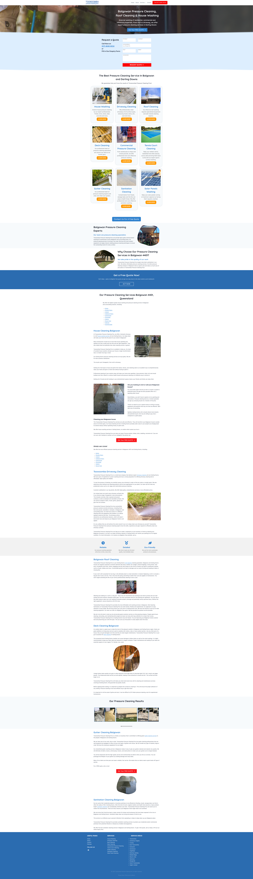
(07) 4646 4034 (108, 46)
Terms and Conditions (130, 875)
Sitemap (89, 844)
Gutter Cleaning (111, 849)
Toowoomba (133, 838)
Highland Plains (109, 313)
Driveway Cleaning (112, 840)
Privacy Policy (121, 875)
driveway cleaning (142, 475)
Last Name (140, 38)
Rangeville (132, 861)
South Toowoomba (135, 863)
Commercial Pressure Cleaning (115, 846)
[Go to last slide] (95, 714)
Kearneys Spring (134, 853)
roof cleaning (128, 563)
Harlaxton (132, 847)
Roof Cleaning (111, 842)
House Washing (111, 838)
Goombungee (108, 324)
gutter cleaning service (151, 735)
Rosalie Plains (108, 310)
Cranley (132, 842)
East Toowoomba (134, 844)
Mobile (139, 49)
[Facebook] (88, 850)
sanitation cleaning (102, 806)
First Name (125, 38)
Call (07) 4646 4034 (160, 2)
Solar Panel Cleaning (112, 853)
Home (132, 2)
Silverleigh (107, 317)
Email (124, 49)
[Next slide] (158, 714)
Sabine (107, 319)
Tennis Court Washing (113, 847)
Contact (149, 2)
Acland (107, 312)
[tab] (121, 726)
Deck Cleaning (111, 844)
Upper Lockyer (133, 865)
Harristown (133, 849)
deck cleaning (107, 634)
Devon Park (108, 321)
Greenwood (108, 315)
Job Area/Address (126, 44)
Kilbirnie (107, 322)
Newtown (132, 859)
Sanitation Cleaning (112, 851)
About (137, 2)
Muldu (106, 308)
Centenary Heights (135, 840)
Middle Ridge (133, 855)
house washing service (104, 336)
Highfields (132, 851)
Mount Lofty (133, 857)
